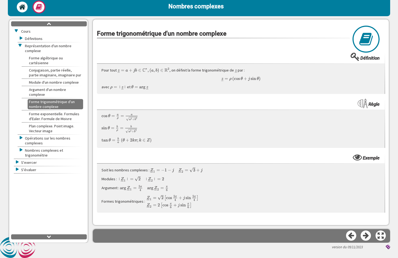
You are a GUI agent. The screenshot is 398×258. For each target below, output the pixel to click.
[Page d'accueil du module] (22, 7)
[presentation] (144, 70)
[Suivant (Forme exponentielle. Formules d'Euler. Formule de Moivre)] (366, 235)
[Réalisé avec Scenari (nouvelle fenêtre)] (388, 247)
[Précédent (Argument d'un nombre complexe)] (351, 235)
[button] (381, 235)
